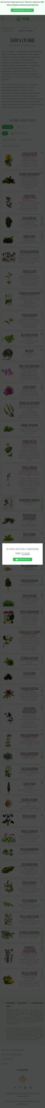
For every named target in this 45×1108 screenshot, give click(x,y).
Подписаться (24, 559)
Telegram (26, 553)
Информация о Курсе (22, 10)
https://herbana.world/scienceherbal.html (22, 5)
